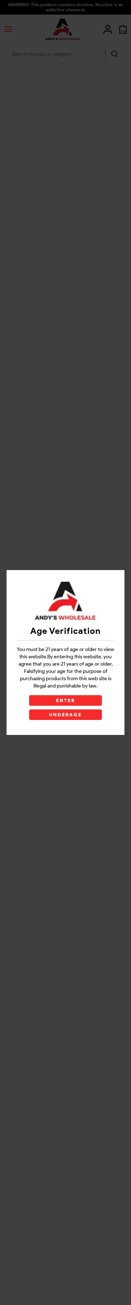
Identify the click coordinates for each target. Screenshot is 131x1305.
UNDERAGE (65, 714)
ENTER (65, 700)
